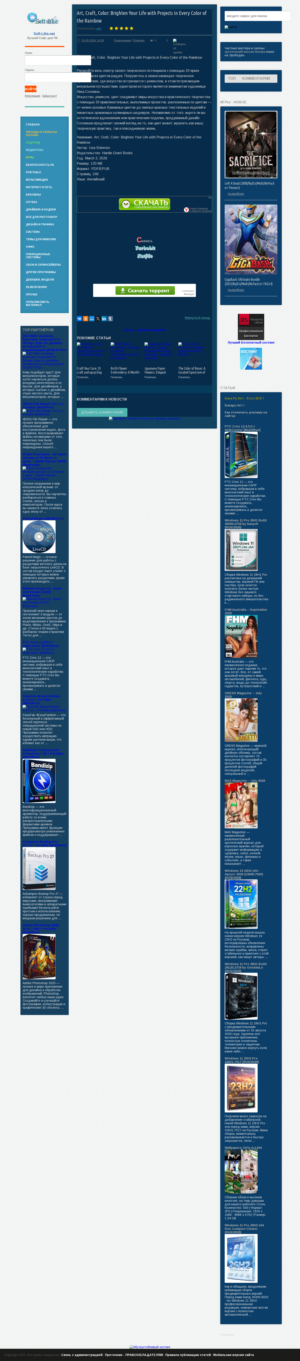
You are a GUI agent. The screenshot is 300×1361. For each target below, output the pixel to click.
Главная (33, 124)
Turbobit (145, 247)
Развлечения (122, 40)
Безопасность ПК (40, 164)
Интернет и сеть (39, 187)
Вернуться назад (197, 318)
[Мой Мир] (91, 318)
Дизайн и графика (40, 224)
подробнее (236, 194)
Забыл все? (49, 95)
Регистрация (32, 95)
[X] (98, 318)
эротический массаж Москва (245, 51)
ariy (98, 28)
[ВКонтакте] (79, 318)
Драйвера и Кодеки (41, 209)
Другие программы (41, 272)
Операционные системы (38, 256)
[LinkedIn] (104, 318)
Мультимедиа (37, 179)
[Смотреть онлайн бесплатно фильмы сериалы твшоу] (144, 418)
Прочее (31, 294)
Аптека (31, 202)
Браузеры (33, 194)
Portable (33, 172)
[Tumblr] (110, 318)
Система (33, 231)
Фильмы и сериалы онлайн (41, 134)
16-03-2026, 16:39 (93, 40)
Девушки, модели (40, 279)
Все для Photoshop (41, 217)
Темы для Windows (41, 239)
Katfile (144, 255)
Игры (30, 157)
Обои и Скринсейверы (43, 264)
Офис (30, 246)
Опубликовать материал (37, 303)
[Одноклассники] (85, 318)
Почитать (139, 40)
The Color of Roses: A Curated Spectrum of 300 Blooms (191, 372)
